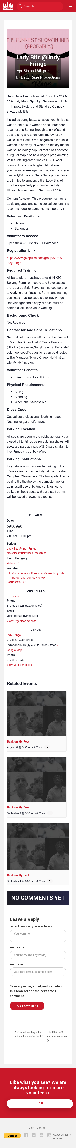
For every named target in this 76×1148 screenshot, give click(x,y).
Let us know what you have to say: (31, 926)
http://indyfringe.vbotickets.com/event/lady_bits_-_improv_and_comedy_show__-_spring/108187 (35, 577)
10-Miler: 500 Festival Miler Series (57, 1034)
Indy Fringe (14, 635)
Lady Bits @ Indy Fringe (26, 550)
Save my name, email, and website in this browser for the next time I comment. (36, 991)
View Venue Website (19, 665)
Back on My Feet (18, 741)
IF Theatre (13, 596)
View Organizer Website (21, 621)
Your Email (17, 964)
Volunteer (13, 563)
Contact (41, 1127)
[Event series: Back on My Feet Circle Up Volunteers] (47, 747)
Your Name (17, 947)
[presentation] (36, 713)
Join (40, 1103)
